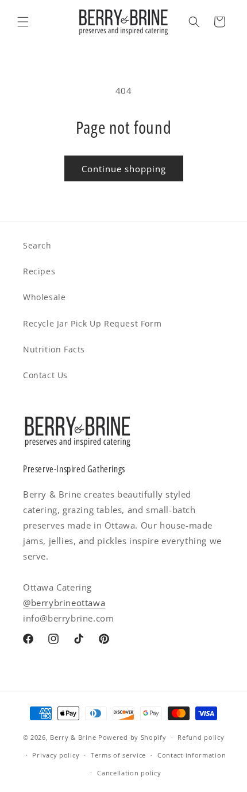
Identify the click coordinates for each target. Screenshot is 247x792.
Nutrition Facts (54, 349)
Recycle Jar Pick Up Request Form (92, 323)
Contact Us (45, 375)
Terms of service (118, 755)
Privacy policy (55, 755)
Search (37, 245)
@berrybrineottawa (64, 602)
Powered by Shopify (132, 737)
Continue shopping (124, 168)
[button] (23, 21)
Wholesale (44, 297)
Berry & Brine (73, 737)
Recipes (39, 271)
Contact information (191, 755)
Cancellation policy (129, 772)
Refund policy (200, 737)
